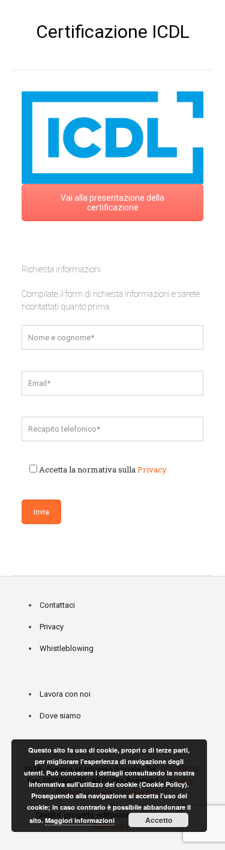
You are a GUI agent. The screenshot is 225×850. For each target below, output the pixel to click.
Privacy (152, 469)
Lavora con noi (65, 694)
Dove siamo (60, 715)
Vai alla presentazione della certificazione (112, 202)
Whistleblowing (67, 648)
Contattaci (57, 605)
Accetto (158, 820)
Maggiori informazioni (80, 820)
